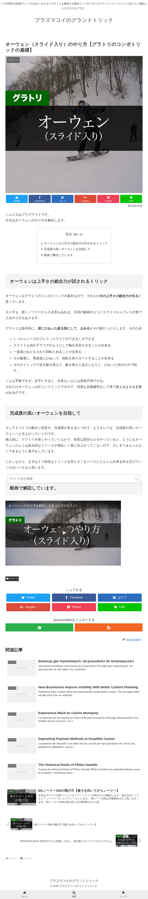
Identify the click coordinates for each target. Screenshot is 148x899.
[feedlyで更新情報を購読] (39, 627)
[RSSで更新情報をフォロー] (109, 627)
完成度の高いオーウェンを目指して (67, 249)
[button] (137, 479)
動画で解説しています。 (60, 255)
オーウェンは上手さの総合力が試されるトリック (76, 243)
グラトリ (13, 578)
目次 (69, 234)
